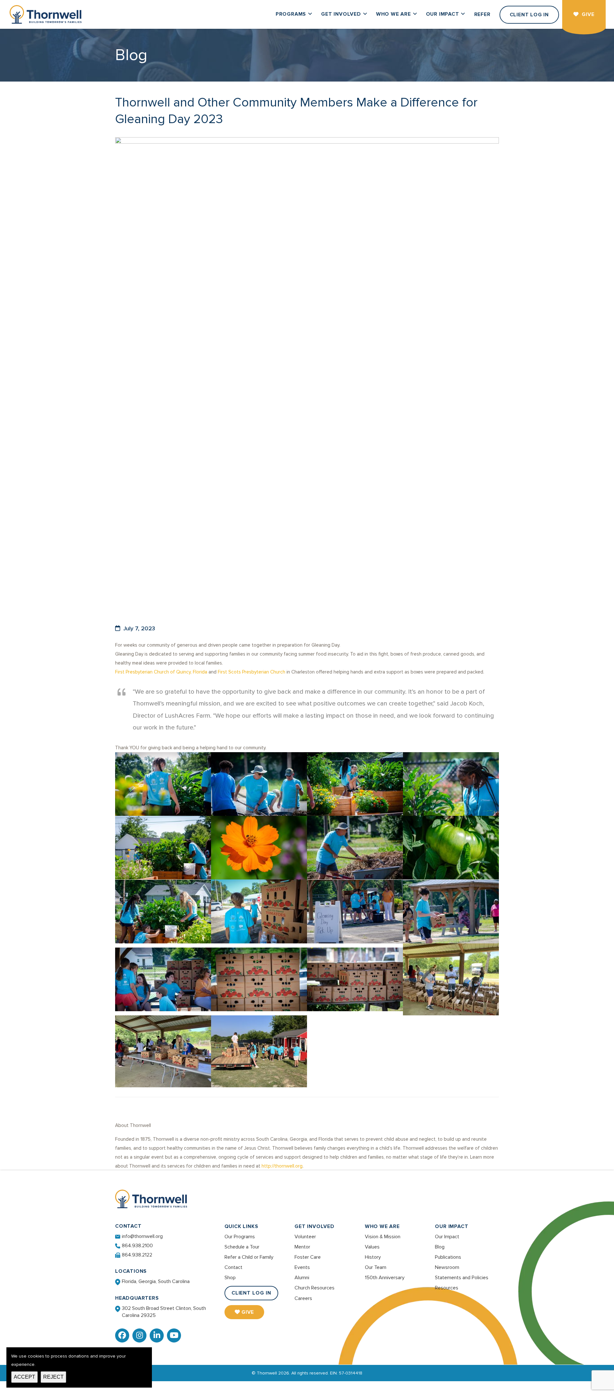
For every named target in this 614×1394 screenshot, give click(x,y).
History (373, 1257)
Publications (448, 1257)
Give (247, 1312)
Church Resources (315, 1288)
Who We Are (382, 1226)
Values (372, 1247)
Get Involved (315, 1226)
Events (302, 1267)
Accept (24, 1377)
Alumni (302, 1277)
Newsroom (447, 1267)
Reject (53, 1377)
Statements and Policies (461, 1277)
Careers (303, 1298)
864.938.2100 (137, 1245)
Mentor (302, 1247)
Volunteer (305, 1236)
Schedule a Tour (241, 1247)
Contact (233, 1267)
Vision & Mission (382, 1236)
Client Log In (251, 1293)
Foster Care (308, 1257)
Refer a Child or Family (248, 1257)
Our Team (375, 1267)
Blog (440, 1247)
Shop (230, 1277)
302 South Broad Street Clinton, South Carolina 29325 (164, 1312)
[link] (161, 672)
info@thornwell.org (142, 1236)
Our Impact (451, 1226)
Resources (446, 1288)
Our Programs (239, 1236)
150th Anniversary (385, 1277)
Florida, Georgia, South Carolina (156, 1281)
